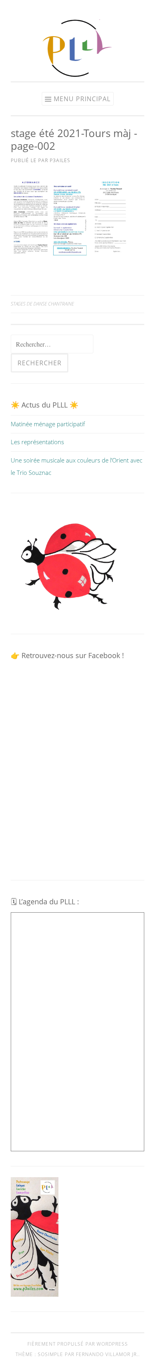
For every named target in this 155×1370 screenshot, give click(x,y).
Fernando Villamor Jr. (107, 1354)
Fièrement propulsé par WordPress (77, 1344)
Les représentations (37, 442)
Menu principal (82, 98)
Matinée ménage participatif (48, 424)
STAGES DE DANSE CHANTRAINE (42, 303)
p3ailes (60, 160)
